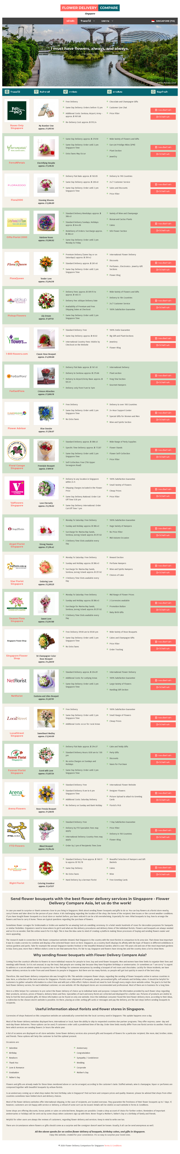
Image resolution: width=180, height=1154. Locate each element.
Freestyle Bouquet (46, 467)
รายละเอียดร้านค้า (164, 110)
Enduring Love (46, 583)
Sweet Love (46, 620)
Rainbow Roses (46, 239)
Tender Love (46, 280)
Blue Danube (46, 430)
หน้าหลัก (70, 21)
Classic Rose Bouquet (46, 355)
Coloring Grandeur (46, 885)
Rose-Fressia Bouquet (46, 810)
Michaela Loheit (170, 83)
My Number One (46, 127)
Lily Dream (46, 317)
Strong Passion (46, 545)
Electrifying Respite (46, 164)
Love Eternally (46, 504)
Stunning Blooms (46, 201)
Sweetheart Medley (46, 735)
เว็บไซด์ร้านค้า (164, 117)
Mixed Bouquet (46, 847)
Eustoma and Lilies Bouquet (46, 697)
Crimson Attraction (46, 393)
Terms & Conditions (113, 1145)
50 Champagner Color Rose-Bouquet (46, 659)
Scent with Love (46, 772)
